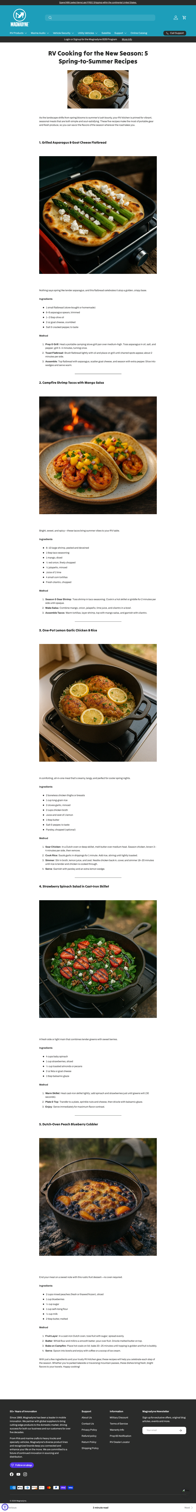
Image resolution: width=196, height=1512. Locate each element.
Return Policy (89, 1442)
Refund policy (89, 1436)
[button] (184, 17)
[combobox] (100, 18)
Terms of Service (119, 1423)
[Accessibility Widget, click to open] (5, 1507)
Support (118, 33)
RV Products (16, 33)
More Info (127, 39)
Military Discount (119, 1417)
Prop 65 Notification (120, 1436)
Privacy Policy (89, 1429)
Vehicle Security (61, 33)
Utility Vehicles (86, 33)
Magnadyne (21, 1501)
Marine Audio (38, 33)
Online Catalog (139, 33)
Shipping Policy (90, 1448)
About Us (87, 1417)
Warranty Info (117, 1429)
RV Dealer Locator (120, 1442)
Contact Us (88, 1423)
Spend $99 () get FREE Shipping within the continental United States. (98, 2)
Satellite (106, 33)
